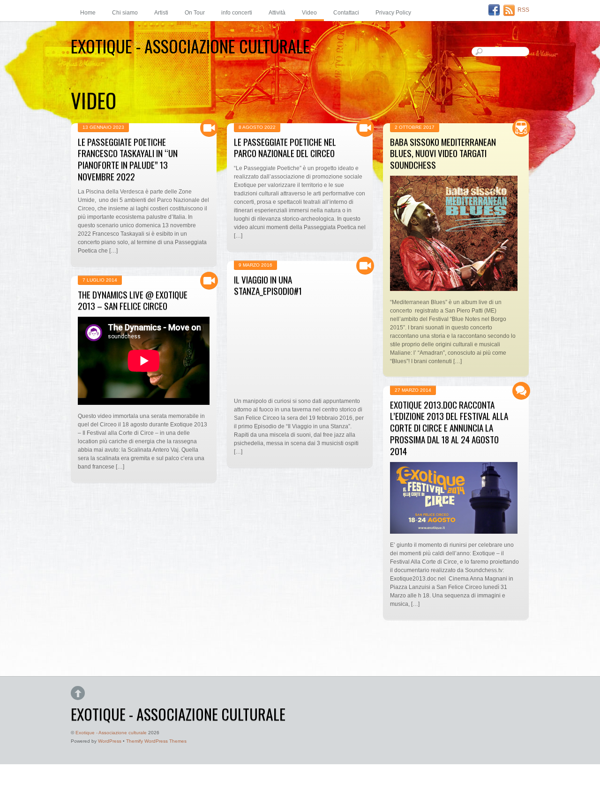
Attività (277, 12)
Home (88, 12)
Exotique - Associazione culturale (111, 732)
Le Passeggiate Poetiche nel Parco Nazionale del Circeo (285, 147)
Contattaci (346, 12)
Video (309, 12)
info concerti (236, 12)
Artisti (161, 12)
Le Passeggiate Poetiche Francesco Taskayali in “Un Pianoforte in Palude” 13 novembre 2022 (128, 159)
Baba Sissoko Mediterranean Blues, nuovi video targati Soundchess (443, 153)
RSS (523, 10)
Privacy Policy (393, 12)
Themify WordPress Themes (156, 741)
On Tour (195, 12)
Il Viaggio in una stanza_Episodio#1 (268, 285)
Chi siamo (125, 12)
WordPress (109, 741)
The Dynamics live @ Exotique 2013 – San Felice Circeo (133, 300)
